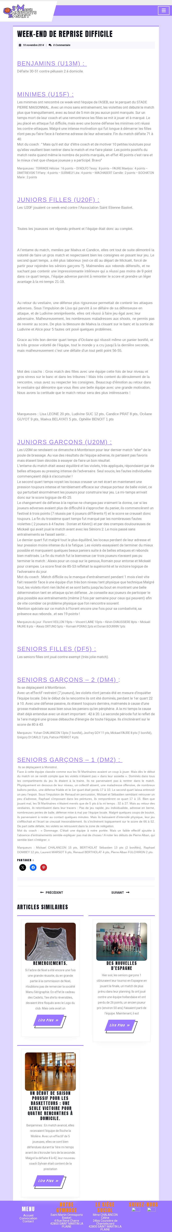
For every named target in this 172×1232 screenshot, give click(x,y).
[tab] (163, 10)
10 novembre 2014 (33, 45)
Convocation (28, 1218)
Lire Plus (51, 1022)
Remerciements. (50, 963)
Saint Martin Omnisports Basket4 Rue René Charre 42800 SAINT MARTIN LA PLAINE (66, 1220)
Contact (28, 1221)
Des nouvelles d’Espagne (122, 965)
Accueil (28, 1215)
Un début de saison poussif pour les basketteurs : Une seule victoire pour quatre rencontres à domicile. (50, 1106)
